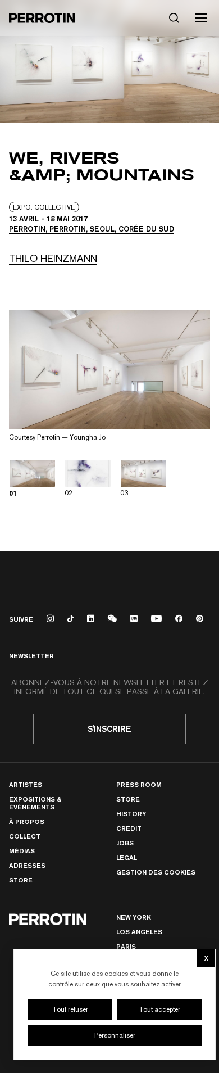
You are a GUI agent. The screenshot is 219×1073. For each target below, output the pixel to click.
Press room (139, 784)
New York (133, 917)
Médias (22, 850)
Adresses (27, 865)
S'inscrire (109, 728)
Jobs (125, 843)
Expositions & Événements (35, 803)
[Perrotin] (42, 18)
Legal (126, 857)
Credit (129, 828)
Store (21, 880)
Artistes (25, 784)
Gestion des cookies (155, 872)
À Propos (26, 821)
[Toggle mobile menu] (201, 18)
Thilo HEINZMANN (53, 258)
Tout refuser (70, 1009)
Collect (24, 836)
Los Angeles (139, 931)
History (131, 813)
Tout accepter (159, 1009)
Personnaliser (114, 1035)
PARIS (126, 946)
